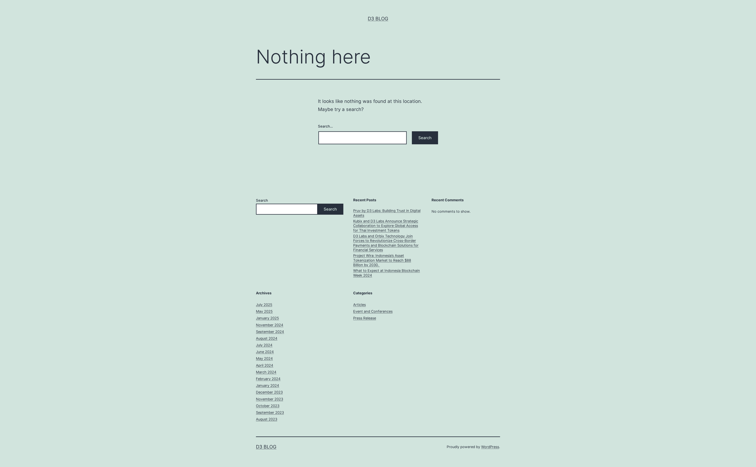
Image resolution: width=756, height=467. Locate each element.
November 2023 (269, 399)
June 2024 (265, 352)
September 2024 (270, 332)
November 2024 (269, 325)
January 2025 (267, 318)
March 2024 (266, 372)
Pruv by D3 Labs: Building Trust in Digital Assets (387, 213)
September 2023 (270, 412)
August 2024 (266, 338)
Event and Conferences (373, 311)
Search (262, 200)
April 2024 (264, 365)
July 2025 (264, 305)
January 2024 (267, 385)
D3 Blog (378, 18)
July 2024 (264, 345)
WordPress (490, 447)
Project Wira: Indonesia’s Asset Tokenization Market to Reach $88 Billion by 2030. (382, 260)
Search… (325, 126)
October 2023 (267, 406)
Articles (359, 305)
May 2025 (264, 311)
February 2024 (268, 379)
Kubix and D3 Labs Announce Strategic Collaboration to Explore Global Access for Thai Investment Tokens (385, 225)
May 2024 (264, 358)
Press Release (364, 318)
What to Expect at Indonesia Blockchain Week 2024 (386, 272)
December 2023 (269, 392)
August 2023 (266, 419)
